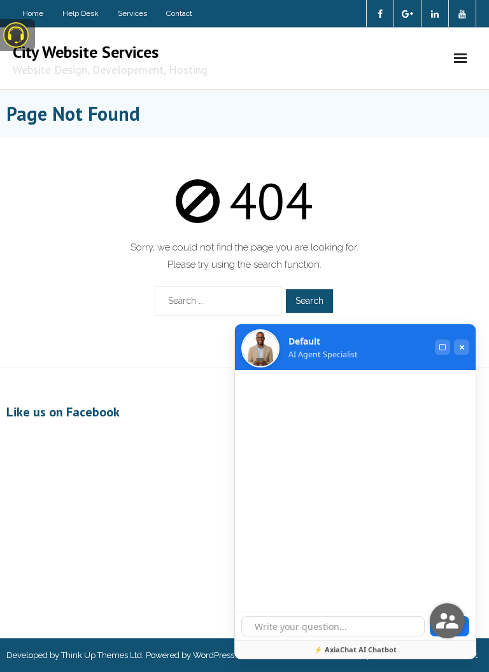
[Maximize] (442, 347)
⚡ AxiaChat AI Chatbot (355, 649)
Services (132, 13)
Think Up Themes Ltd (101, 655)
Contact (179, 13)
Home (32, 13)
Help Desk (80, 13)
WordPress (213, 655)
